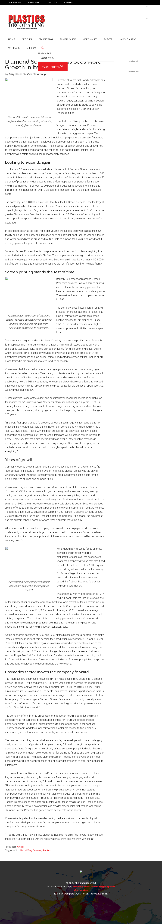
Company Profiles (42, 850)
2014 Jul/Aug (25, 850)
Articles (21, 847)
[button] (76, 47)
